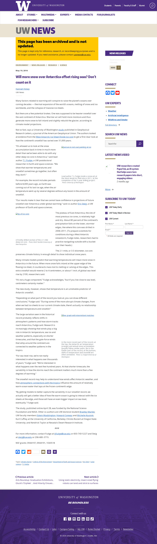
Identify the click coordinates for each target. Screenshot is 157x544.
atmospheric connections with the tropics (40, 382)
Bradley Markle (87, 411)
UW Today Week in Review (119, 213)
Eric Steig (82, 203)
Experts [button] (64, 14)
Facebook (65, 519)
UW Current (113, 218)
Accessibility (30, 529)
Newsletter (128, 529)
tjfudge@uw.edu (62, 433)
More (113, 68)
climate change (26, 462)
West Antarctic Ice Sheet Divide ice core (54, 136)
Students (107, 5)
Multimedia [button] (47, 14)
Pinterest (87, 519)
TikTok (92, 519)
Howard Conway (64, 415)
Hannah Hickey (23, 89)
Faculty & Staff (130, 5)
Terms (117, 529)
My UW (81, 529)
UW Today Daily (115, 207)
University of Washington (24, 5)
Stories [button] (31, 14)
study (61, 129)
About (19, 14)
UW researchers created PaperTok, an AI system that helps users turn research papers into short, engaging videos (129, 173)
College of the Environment (42, 462)
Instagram (74, 519)
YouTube (78, 519)
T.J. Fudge (27, 160)
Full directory (111, 125)
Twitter (69, 519)
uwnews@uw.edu (82, 54)
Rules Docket (94, 529)
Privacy (106, 529)
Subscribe (48, 20)
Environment (22, 65)
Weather (112, 111)
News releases (38, 65)
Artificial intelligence (118, 115)
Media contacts (84, 14)
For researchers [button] (27, 20)
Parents (118, 5)
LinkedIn (83, 519)
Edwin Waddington (46, 415)
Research (52, 65)
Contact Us (44, 529)
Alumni (142, 5)
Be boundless (78, 502)
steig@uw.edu (25, 437)
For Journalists (106, 14)
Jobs (54, 529)
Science (63, 65)
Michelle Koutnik (85, 415)
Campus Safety (67, 529)
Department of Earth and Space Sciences (67, 462)
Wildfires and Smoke (117, 120)
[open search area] (152, 5)
